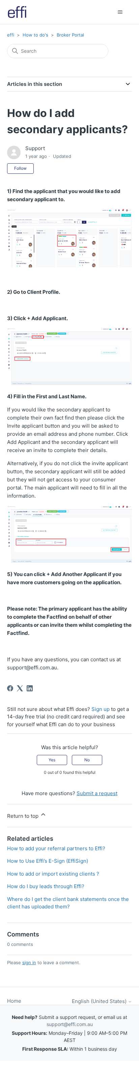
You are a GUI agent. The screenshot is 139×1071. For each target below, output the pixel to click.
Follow (20, 168)
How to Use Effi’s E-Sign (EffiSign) (47, 861)
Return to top (23, 816)
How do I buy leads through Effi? (45, 886)
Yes (52, 759)
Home (14, 1001)
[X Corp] (20, 688)
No (87, 759)
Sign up (100, 709)
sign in (29, 962)
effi (10, 35)
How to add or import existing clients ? (53, 874)
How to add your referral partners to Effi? (56, 848)
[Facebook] (10, 688)
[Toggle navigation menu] (120, 12)
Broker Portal (70, 35)
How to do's (35, 35)
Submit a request (97, 793)
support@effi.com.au (70, 1024)
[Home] (17, 12)
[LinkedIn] (30, 688)
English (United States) (100, 1001)
